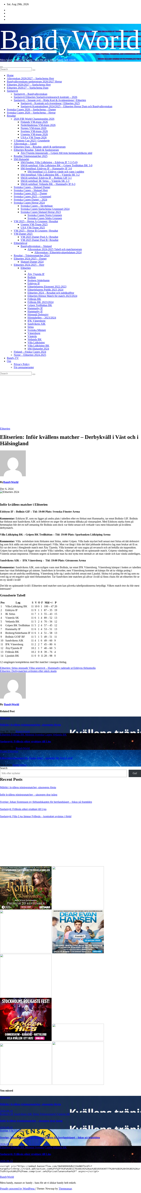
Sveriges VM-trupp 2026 (34, 131)
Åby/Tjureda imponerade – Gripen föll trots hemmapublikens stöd (56, 153)
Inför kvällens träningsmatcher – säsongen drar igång (28, 794)
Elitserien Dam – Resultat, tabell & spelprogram (40, 146)
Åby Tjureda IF (36, 274)
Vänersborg (34, 333)
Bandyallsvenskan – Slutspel (36, 246)
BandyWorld (70, 39)
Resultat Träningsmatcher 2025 (30, 156)
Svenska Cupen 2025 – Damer (30, 193)
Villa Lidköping (36, 342)
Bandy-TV (13, 358)
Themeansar (65, 1188)
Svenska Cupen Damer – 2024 (30, 199)
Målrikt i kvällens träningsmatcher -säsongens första (30, 724)
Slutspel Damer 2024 (32, 261)
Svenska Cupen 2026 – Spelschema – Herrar (31, 112)
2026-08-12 (6, 1161)
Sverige (4, 1130)
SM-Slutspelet (21, 159)
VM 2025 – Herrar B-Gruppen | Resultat (36, 230)
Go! (135, 773)
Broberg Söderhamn (39, 280)
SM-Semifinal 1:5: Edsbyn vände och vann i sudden (56, 171)
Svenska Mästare (37, 330)
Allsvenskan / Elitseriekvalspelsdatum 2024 (58, 252)
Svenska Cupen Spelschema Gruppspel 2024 (45, 208)
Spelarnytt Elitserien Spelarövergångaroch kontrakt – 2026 (45, 97)
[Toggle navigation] (1, 66)
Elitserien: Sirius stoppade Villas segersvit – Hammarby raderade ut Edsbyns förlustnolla (48, 667)
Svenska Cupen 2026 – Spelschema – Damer (31, 109)
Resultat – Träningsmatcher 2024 (32, 255)
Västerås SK (63, 1114)
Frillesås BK (34, 299)
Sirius (31, 326)
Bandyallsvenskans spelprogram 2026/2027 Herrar (34, 81)
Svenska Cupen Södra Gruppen (45, 218)
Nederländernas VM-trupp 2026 (38, 125)
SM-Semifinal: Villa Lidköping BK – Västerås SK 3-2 (50, 174)
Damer (4, 751)
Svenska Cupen (44, 734)
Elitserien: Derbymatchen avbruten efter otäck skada (28, 671)
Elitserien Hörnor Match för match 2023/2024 (52, 295)
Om (9, 361)
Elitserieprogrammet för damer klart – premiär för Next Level (36, 758)
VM (11, 1130)
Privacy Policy (22, 364)
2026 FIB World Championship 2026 (34, 118)
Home (10, 75)
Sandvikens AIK (37, 323)
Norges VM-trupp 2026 (33, 128)
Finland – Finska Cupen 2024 (30, 351)
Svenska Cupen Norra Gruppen (45, 215)
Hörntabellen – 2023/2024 (42, 317)
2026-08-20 (6, 1110)
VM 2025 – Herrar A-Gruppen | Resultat (36, 221)
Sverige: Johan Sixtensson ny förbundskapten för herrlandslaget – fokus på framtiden (46, 801)
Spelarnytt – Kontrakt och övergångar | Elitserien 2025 (50, 103)
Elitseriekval (20, 243)
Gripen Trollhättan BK (40, 305)
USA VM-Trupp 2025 (33, 227)
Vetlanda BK (35, 339)
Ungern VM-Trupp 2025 (34, 224)
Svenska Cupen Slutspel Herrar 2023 (41, 212)
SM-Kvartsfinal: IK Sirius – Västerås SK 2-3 (45, 180)
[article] (70, 497)
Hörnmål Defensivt (38, 314)
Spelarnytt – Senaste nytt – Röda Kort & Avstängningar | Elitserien (50, 100)
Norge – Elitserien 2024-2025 (30, 354)
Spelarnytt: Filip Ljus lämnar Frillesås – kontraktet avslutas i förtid (35, 816)
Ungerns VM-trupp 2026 (34, 134)
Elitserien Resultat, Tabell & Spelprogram (36, 149)
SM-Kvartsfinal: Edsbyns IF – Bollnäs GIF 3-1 (46, 177)
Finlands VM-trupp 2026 (34, 121)
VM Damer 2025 (23, 233)
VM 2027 (19, 1130)
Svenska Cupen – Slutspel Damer (32, 187)
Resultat (11, 115)
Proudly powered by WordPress (17, 1188)
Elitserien (26, 267)
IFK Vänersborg (36, 320)
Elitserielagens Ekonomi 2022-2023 (47, 286)
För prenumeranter (24, 367)
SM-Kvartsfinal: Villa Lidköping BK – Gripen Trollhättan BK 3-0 (56, 165)
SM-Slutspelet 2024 (38, 348)
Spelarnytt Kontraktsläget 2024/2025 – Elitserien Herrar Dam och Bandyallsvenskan (66, 106)
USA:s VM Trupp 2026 (34, 137)
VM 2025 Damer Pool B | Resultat (39, 239)
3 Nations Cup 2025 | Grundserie (32, 140)
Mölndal (30, 734)
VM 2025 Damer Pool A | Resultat (39, 236)
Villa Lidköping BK (38, 345)
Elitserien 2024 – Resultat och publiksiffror (51, 292)
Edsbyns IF (34, 283)
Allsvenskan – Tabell (25, 143)
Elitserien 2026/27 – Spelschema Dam (27, 87)
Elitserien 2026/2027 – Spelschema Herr (29, 84)
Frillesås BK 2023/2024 (40, 302)
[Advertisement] (70, 401)
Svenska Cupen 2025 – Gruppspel (32, 196)
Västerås (32, 336)
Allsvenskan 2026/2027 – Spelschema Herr (30, 78)
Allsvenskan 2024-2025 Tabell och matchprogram (55, 249)
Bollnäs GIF (7, 1114)
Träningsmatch (48, 1114)
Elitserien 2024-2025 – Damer (30, 258)
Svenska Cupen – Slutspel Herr (31, 190)
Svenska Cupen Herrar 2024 (29, 202)
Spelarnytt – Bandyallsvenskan (30, 93)
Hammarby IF (35, 308)
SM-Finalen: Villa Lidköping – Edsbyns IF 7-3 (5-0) (49, 162)
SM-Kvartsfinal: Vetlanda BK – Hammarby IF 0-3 (48, 184)
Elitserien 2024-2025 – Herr (29, 264)
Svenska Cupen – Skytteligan (37, 205)
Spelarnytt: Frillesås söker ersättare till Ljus (25, 741)
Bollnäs (32, 277)
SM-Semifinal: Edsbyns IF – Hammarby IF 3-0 (46, 168)
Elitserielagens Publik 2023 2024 (45, 289)
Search (3, 768)
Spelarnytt (12, 90)
